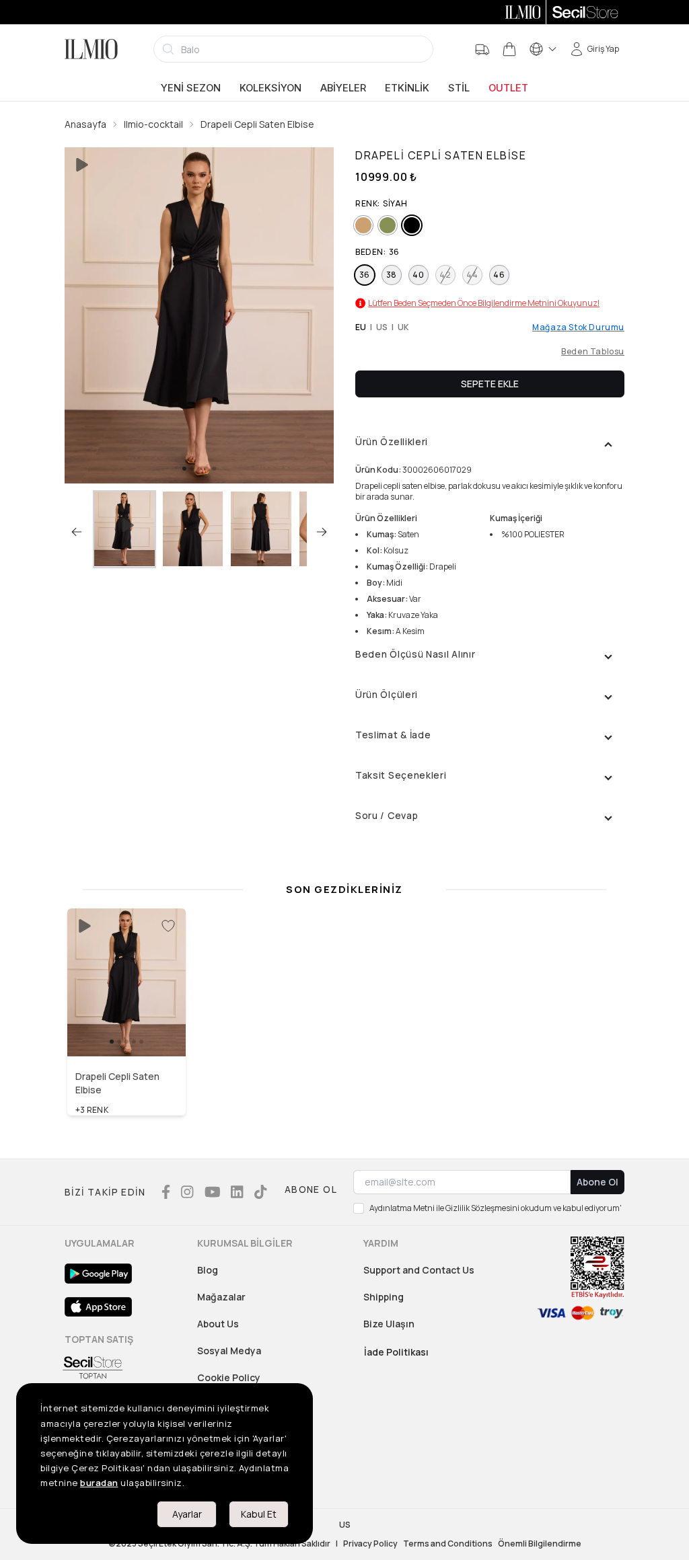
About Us (218, 1323)
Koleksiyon (270, 88)
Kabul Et (259, 1514)
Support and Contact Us (418, 1269)
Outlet (508, 88)
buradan (99, 1483)
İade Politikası (396, 1352)
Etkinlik (407, 88)
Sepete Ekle (490, 383)
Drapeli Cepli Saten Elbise (257, 124)
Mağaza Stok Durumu (578, 327)
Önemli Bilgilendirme (539, 1543)
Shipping (383, 1296)
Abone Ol (597, 1181)
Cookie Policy (228, 1377)
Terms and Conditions (448, 1543)
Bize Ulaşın (388, 1323)
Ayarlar (187, 1514)
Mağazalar (221, 1296)
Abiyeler (343, 88)
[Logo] (91, 49)
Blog (207, 1269)
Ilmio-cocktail (153, 124)
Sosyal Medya (229, 1350)
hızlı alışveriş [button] (127, 1027)
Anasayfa (85, 124)
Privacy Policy (370, 1543)
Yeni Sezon (191, 88)
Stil (459, 88)
